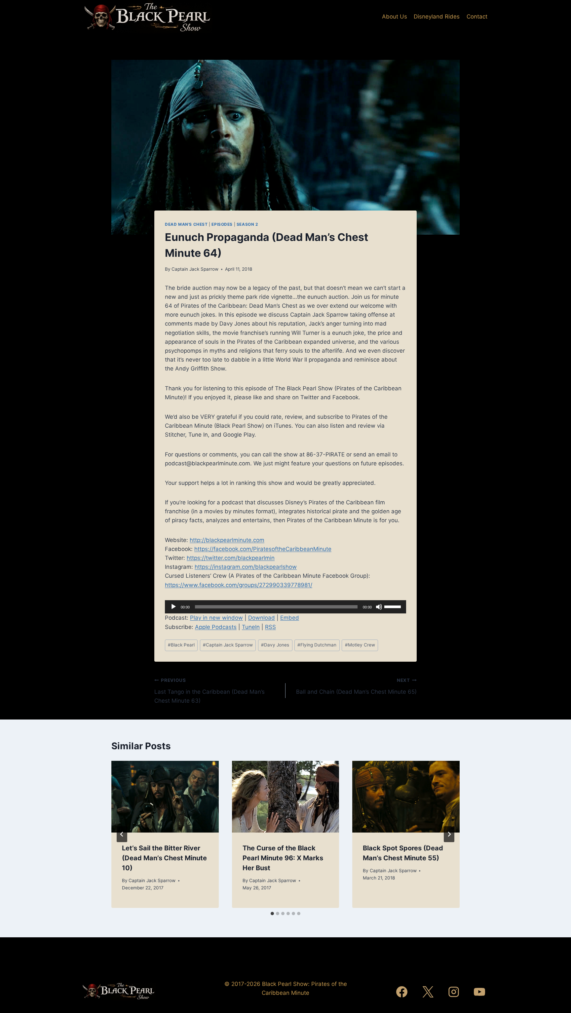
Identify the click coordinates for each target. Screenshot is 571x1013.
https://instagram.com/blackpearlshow (246, 567)
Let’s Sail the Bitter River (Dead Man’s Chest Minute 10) (164, 858)
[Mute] (379, 607)
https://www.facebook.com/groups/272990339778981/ (238, 585)
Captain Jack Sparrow (194, 269)
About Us (394, 16)
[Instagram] (453, 992)
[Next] (449, 834)
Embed (289, 617)
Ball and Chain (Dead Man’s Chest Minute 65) (356, 686)
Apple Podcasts (216, 627)
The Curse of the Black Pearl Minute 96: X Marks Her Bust (283, 858)
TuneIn (251, 627)
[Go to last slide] (122, 834)
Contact (477, 16)
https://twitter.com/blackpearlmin (231, 558)
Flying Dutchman (316, 644)
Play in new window (216, 617)
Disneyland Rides (437, 16)
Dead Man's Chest (186, 224)
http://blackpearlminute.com (227, 540)
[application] (285, 606)
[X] (428, 992)
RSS (270, 627)
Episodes (222, 224)
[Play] (173, 607)
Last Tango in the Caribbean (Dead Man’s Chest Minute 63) (209, 691)
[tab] (272, 913)
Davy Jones (275, 644)
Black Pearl (181, 644)
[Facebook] (402, 992)
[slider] (393, 606)
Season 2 (247, 224)
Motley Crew (360, 644)
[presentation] (165, 796)
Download (261, 617)
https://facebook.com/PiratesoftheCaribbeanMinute (262, 549)
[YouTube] (479, 992)
